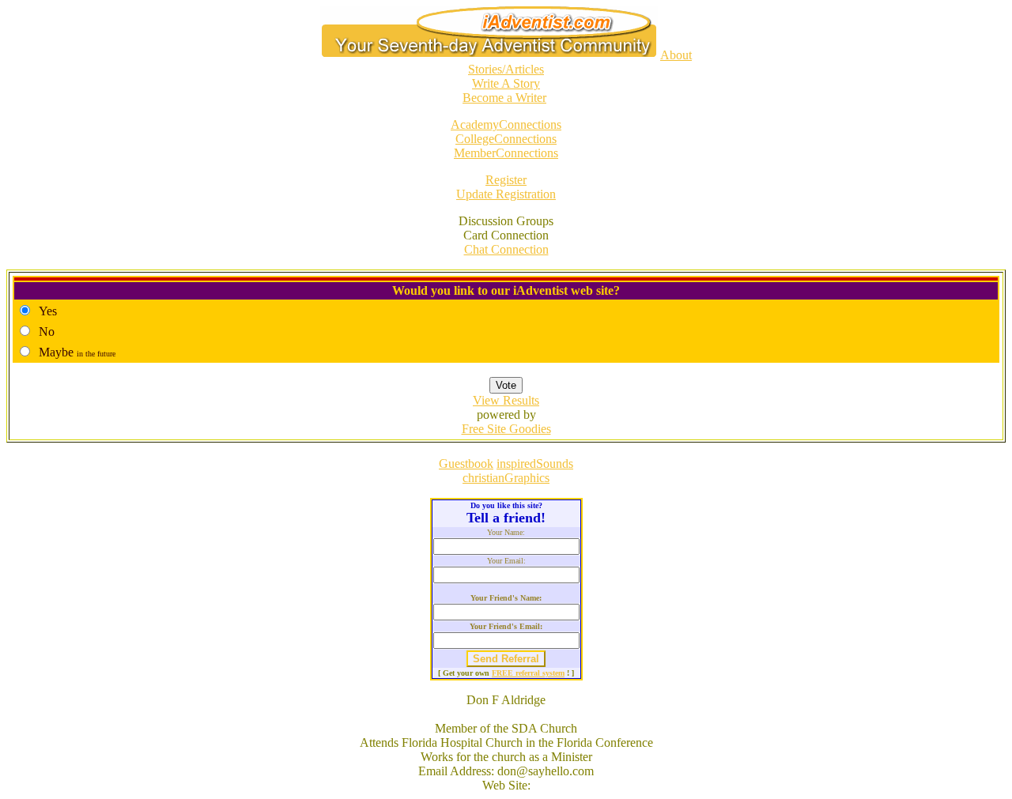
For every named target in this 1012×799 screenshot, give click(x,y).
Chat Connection (506, 249)
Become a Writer (504, 97)
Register (506, 180)
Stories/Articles (506, 69)
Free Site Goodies (506, 428)
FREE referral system (528, 673)
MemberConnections (506, 153)
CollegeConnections (506, 138)
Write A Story (506, 83)
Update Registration (506, 194)
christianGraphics (506, 477)
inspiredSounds (535, 463)
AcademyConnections (506, 124)
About (676, 55)
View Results (506, 400)
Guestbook (466, 463)
